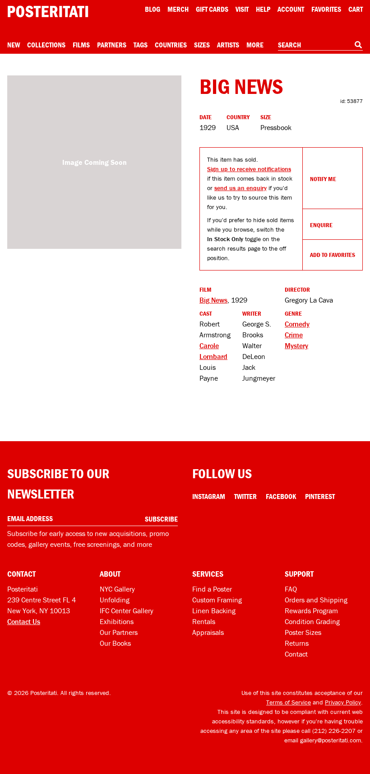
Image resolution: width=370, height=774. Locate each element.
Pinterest (320, 496)
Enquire (321, 225)
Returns (297, 643)
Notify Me (323, 179)
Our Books (115, 643)
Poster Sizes (303, 632)
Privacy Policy (343, 702)
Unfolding (115, 599)
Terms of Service (288, 702)
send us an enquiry (240, 188)
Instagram (208, 496)
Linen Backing (214, 610)
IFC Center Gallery (126, 610)
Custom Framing (217, 599)
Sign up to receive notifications (249, 169)
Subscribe (161, 518)
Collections (46, 44)
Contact (296, 653)
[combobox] (320, 45)
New (13, 44)
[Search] (358, 44)
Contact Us (23, 621)
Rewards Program (311, 610)
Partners (111, 44)
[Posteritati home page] (47, 11)
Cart (355, 9)
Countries (171, 44)
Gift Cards (212, 9)
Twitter (245, 496)
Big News (213, 299)
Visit (242, 9)
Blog (152, 9)
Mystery (296, 345)
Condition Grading (312, 621)
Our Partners (119, 632)
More (255, 44)
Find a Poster (212, 588)
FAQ (291, 588)
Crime (294, 334)
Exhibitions (117, 621)
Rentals (203, 621)
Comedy (297, 323)
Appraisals (208, 632)
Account (291, 9)
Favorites (326, 9)
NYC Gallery (117, 588)
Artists (228, 44)
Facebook (281, 496)
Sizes (202, 44)
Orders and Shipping (316, 599)
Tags (141, 44)
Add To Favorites (332, 255)
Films (81, 44)
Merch (178, 9)
